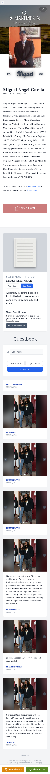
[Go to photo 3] (26, 522)
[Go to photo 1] (24, 474)
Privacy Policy (18, 763)
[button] (25, 411)
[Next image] (44, 459)
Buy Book (27, 286)
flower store (32, 190)
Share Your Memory (16, 325)
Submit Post (25, 369)
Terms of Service (32, 763)
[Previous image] (5, 459)
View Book (12, 286)
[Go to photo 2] (25, 474)
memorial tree (34, 186)
